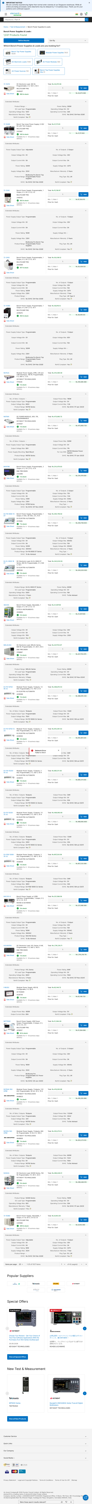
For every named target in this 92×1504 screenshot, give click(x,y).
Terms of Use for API (62, 1480)
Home (6, 27)
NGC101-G (7, 896)
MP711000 (7, 1021)
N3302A (6, 1173)
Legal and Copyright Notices (28, 1480)
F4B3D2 (6, 987)
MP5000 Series (14, 1403)
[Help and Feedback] (85, 1497)
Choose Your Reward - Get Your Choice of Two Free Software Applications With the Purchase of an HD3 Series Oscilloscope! (24, 1338)
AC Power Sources (18, 71)
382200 (6, 605)
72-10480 (7, 1216)
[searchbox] (44, 19)
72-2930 (7, 257)
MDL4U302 (7, 645)
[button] (5, 14)
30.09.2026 (13, 1343)
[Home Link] (20, 14)
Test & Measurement (17, 27)
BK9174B (7, 466)
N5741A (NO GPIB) (8, 1132)
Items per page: (11, 1264)
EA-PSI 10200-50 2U (9, 771)
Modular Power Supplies (55, 53)
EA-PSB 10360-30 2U (9, 855)
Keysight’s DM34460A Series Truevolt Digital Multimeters (66, 1404)
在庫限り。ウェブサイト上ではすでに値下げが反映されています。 (66, 1342)
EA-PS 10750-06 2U (8, 688)
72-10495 (7, 124)
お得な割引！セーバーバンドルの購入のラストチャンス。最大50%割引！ (66, 1337)
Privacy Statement (10, 1480)
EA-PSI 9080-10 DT (9, 515)
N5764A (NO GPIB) (8, 1090)
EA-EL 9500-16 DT (9, 562)
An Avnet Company (10, 1492)
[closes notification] (89, 2)
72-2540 (7, 190)
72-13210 (7, 84)
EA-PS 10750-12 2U (9, 729)
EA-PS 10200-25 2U (8, 813)
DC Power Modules (50, 62)
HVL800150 (8, 945)
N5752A (6, 373)
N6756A (6, 416)
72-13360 (7, 306)
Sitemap (74, 1480)
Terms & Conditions (46, 1480)
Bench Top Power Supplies (21, 51)
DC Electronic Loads (19, 62)
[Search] (86, 19)
